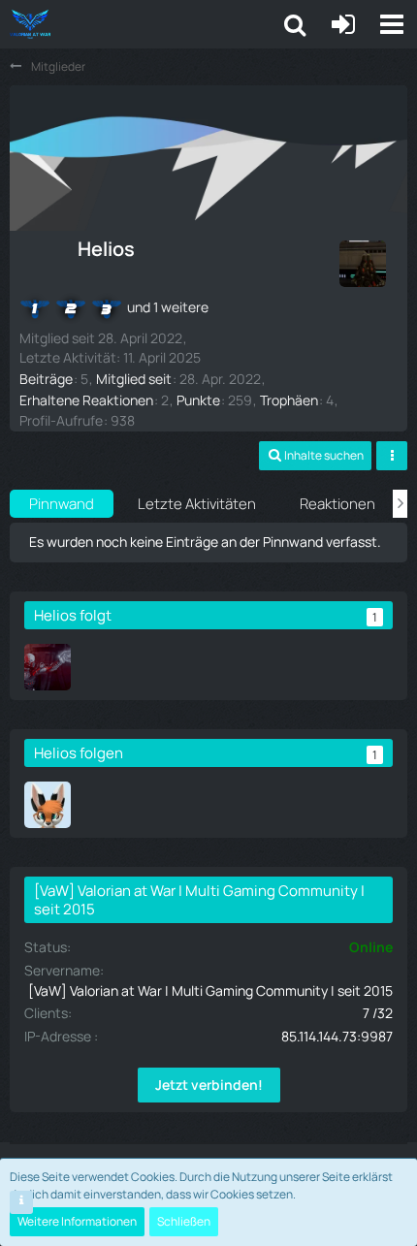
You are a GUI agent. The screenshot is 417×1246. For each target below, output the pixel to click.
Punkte (198, 400)
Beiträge (46, 378)
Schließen (183, 1221)
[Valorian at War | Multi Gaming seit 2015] (30, 24)
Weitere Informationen (77, 1221)
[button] (391, 24)
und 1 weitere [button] (167, 307)
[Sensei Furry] (47, 805)
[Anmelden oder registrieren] (343, 24)
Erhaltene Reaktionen (86, 400)
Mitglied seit (134, 378)
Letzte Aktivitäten (197, 504)
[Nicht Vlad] (47, 667)
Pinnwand (61, 504)
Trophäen (289, 400)
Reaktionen (337, 504)
